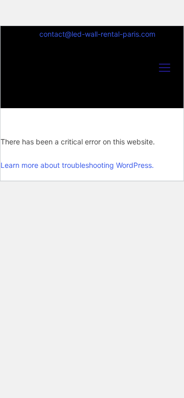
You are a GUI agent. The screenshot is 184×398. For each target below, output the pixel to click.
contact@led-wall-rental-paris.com (97, 34)
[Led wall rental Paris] (92, 77)
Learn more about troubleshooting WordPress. (77, 165)
